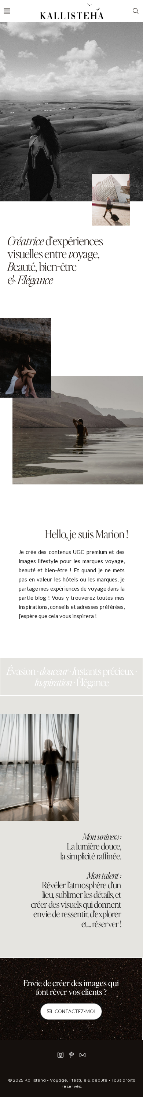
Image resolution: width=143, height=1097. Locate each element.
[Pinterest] (71, 1055)
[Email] (82, 1055)
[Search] (135, 11)
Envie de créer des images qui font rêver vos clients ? (71, 987)
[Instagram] (60, 1055)
